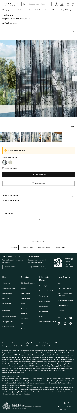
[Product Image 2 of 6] (15, 137)
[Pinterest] (59, 324)
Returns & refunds (8, 327)
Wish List (24, 308)
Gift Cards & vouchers (28, 283)
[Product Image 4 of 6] (36, 137)
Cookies (16, 346)
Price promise (6, 303)
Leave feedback (9, 267)
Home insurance (44, 301)
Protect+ (61, 310)
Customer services (8, 288)
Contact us (6, 283)
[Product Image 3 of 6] (25, 137)
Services (23, 288)
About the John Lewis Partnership (65, 294)
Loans (41, 316)
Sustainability (25, 346)
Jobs (59, 283)
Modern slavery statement (64, 343)
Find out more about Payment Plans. (13, 372)
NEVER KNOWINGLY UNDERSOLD (65, 406)
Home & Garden (19, 10)
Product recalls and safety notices (42, 343)
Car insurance (43, 311)
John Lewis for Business (65, 300)
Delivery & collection (9, 316)
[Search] (24, 4)
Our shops (5, 298)
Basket (23, 303)
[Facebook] (59, 318)
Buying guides (25, 293)
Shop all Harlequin (67, 10)
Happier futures (63, 305)
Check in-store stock (38, 174)
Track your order (7, 322)
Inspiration (24, 319)
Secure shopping (23, 343)
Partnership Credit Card (47, 291)
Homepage (5, 10)
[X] (65, 318)
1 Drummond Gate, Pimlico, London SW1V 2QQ (45, 355)
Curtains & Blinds (34, 10)
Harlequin (14, 248)
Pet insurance (43, 306)
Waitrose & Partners (64, 288)
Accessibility (36, 346)
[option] (4, 162)
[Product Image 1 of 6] (5, 137)
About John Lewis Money (47, 321)
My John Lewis (25, 298)
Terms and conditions (9, 343)
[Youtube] (70, 318)
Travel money (43, 296)
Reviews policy (46, 346)
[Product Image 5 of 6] (46, 137)
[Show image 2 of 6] (74, 78)
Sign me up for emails (37, 267)
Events (23, 329)
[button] (73, 4)
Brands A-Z (24, 314)
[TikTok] (70, 324)
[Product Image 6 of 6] (57, 137)
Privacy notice (7, 346)
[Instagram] (65, 324)
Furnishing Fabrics (50, 10)
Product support (7, 293)
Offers (23, 324)
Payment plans (44, 286)
